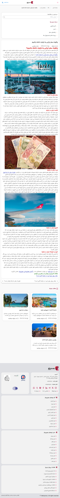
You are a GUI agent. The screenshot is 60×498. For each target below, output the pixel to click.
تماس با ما (45, 391)
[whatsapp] (34, 388)
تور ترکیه (50, 272)
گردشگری (53, 26)
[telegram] (50, 388)
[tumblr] (37, 388)
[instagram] (56, 388)
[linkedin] (47, 388)
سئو (11, 495)
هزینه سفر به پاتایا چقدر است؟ (12, 281)
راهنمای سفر (42, 7)
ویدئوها (54, 391)
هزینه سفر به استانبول (9, 172)
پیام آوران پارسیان (5, 495)
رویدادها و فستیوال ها (49, 35)
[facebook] (43, 388)
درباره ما (37, 391)
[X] (53, 388)
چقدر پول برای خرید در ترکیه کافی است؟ (45, 281)
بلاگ (48, 7)
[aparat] (40, 388)
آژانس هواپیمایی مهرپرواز (26, 272)
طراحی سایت (16, 495)
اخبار (54, 29)
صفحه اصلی (55, 8)
